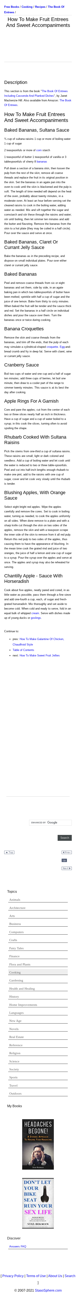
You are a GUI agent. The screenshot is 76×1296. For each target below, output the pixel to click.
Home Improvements (23, 1004)
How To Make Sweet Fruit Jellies (40, 655)
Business (15, 924)
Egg (62, 346)
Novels (14, 1029)
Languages (16, 1012)
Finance (14, 956)
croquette (52, 346)
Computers (16, 932)
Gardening (16, 980)
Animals (14, 899)
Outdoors (15, 1093)
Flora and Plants (19, 964)
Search (70, 1276)
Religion (14, 1053)
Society (14, 1069)
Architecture (17, 908)
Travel (13, 1085)
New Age (15, 1020)
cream (35, 613)
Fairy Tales (16, 948)
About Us (55, 1276)
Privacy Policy (13, 1276)
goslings (36, 617)
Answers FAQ (17, 1246)
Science (14, 1061)
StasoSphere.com (48, 1290)
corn (39, 150)
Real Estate (16, 1037)
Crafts (13, 940)
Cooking (15, 972)
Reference (16, 1045)
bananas (42, 161)
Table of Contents (23, 650)
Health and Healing (22, 988)
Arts (12, 916)
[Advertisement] (38, 51)
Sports (13, 1077)
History (14, 996)
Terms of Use (36, 1276)
